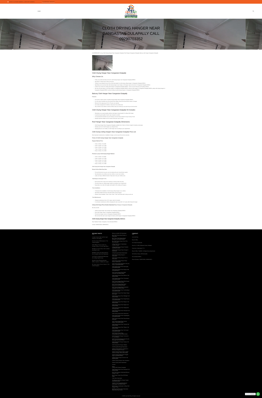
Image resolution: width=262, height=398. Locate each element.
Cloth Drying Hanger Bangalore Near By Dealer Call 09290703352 (120, 264)
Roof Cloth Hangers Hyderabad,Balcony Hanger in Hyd (120, 373)
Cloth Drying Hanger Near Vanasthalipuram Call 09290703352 (120, 334)
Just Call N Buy (128, 395)
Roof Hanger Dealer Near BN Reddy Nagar (120, 376)
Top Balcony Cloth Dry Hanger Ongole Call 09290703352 (120, 381)
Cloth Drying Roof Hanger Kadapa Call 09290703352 (120, 342)
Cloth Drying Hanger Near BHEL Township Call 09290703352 (119, 273)
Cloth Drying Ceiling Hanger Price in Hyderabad (120, 258)
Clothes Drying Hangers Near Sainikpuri (120, 360)
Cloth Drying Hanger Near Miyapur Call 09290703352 (120, 302)
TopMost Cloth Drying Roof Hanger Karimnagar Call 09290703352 (119, 384)
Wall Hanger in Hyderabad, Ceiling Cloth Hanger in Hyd (120, 386)
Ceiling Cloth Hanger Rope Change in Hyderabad (120, 250)
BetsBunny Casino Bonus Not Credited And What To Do (101, 249)
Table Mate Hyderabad (117, 378)
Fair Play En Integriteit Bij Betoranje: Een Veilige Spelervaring (100, 257)
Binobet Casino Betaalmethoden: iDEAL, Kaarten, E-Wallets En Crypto (100, 261)
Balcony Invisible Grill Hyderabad (119, 233)
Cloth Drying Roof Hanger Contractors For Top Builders (120, 336)
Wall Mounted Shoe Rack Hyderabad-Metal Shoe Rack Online (120, 389)
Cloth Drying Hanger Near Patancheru (120, 313)
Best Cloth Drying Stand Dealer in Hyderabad (119, 236)
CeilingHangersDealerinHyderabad (119, 252)
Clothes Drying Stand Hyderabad (119, 362)
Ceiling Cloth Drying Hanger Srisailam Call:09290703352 (120, 247)
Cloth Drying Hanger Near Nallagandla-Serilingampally (120, 308)
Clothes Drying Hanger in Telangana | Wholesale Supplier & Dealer (120, 349)
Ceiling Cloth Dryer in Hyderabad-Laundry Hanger (119, 245)
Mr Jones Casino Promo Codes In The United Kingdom (100, 265)
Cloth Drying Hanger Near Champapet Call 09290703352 (120, 279)
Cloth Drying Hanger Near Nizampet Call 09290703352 (121, 311)
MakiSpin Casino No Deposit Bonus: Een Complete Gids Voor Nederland (100, 253)
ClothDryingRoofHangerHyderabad (119, 346)
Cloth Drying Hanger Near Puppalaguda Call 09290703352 (120, 316)
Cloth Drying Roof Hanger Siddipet (119, 344)
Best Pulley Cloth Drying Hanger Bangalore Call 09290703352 (119, 239)
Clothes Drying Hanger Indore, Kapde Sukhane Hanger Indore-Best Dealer (120, 352)
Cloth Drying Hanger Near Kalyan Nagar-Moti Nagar (121, 293)
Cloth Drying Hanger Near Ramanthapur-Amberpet (121, 319)
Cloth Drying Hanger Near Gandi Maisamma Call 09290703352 (119, 285)
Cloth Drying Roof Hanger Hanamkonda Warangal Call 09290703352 (120, 339)
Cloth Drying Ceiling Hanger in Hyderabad (118, 255)
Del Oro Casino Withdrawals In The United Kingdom (100, 241)
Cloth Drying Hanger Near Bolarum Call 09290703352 (120, 276)
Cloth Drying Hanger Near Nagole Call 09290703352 (120, 305)
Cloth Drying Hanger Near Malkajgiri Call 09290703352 (121, 296)
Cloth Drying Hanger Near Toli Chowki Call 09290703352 (120, 331)
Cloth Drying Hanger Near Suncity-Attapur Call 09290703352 (119, 322)
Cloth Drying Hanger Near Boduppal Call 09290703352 (121, 370)
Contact (113, 364)
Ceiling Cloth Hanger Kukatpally (119, 367)
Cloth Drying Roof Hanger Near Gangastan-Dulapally (103, 166)
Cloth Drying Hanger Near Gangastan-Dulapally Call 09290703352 (120, 288)
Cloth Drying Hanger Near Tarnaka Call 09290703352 (120, 325)
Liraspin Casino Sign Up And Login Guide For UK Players (100, 237)
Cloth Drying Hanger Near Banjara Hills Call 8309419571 (120, 270)
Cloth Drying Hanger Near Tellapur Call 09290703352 (120, 328)
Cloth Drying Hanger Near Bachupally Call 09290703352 (120, 267)
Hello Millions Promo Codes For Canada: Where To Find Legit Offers (100, 245)
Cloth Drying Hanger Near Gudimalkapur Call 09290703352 (121, 290)
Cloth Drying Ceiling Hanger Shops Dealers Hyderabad (119, 261)
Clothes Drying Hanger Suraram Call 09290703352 (120, 358)
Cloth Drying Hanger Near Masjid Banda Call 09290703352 (120, 299)
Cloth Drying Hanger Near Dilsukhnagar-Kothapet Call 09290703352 (121, 282)
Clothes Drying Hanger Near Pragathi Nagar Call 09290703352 (120, 355)
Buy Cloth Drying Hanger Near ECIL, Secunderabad (120, 242)
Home (39, 11)
